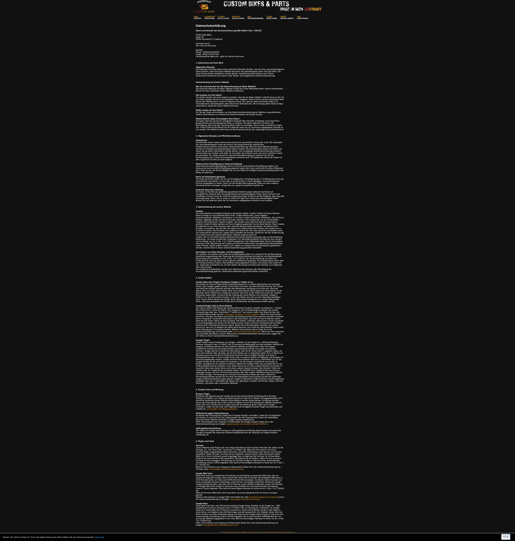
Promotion (238, 17)
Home (197, 17)
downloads (287, 532)
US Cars (271, 17)
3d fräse (259, 532)
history (237, 532)
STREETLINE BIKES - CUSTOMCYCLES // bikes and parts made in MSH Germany (204, 6)
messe (249, 532)
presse (254, 532)
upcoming (231, 532)
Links (302, 17)
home (221, 532)
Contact (287, 17)
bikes (226, 532)
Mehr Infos (99, 537)
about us (280, 532)
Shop (255, 17)
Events (223, 17)
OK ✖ (505, 537)
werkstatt (265, 532)
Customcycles (210, 17)
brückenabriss (273, 532)
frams (292, 532)
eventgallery (243, 532)
